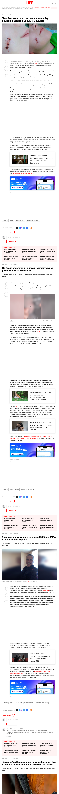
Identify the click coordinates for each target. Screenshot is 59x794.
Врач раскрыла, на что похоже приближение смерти (28, 520)
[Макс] (20, 227)
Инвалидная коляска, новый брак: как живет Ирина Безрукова (11, 527)
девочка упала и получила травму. (23, 174)
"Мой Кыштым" (38, 55)
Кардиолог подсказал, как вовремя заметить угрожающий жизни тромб (47, 258)
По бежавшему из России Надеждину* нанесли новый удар (47, 251)
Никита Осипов (14, 461)
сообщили (46, 590)
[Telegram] (23, 227)
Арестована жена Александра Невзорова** (46, 519)
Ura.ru (38, 331)
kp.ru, (18, 406)
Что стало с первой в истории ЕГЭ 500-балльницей (9, 520)
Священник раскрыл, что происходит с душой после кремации (29, 251)
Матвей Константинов (15, 192)
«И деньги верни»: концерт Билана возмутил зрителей (11, 773)
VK (28, 581)
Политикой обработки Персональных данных (39, 7)
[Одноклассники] (30, 227)
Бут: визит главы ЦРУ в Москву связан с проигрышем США (46, 773)
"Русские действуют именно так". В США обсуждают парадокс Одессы (29, 258)
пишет (36, 63)
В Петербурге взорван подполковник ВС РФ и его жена (47, 767)
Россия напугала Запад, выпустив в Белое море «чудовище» (10, 251)
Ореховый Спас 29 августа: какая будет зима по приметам (11, 258)
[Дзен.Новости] (16, 227)
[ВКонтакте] (27, 227)
